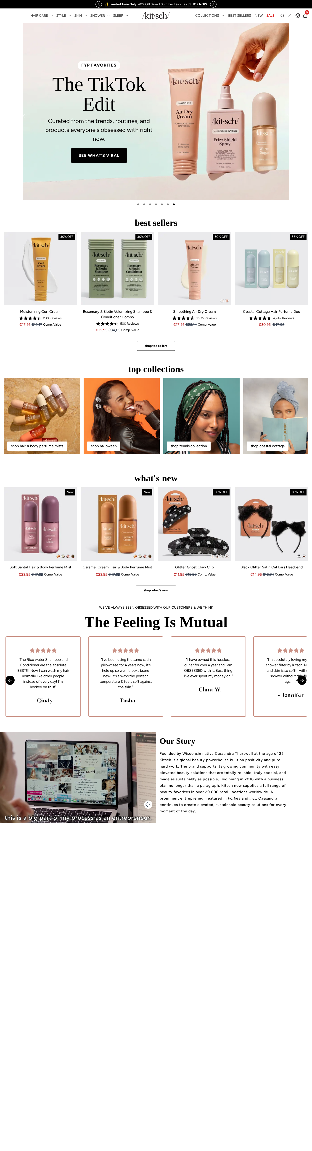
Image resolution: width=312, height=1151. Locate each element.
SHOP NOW (101, 134)
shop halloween (104, 446)
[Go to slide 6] (168, 204)
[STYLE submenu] (69, 15)
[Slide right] (213, 4)
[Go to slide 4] (156, 204)
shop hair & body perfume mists (37, 446)
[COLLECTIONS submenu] (222, 15)
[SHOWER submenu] (108, 15)
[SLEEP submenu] (127, 15)
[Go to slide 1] (138, 204)
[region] (156, 4)
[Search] (282, 16)
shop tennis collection (189, 446)
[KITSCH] (156, 15)
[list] (156, 111)
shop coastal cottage (268, 446)
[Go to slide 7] (174, 204)
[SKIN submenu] (85, 15)
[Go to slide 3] (150, 204)
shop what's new (156, 590)
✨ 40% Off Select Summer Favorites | (156, 4)
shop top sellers (156, 346)
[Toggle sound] (148, 804)
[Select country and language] (298, 15)
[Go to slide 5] (162, 204)
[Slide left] (98, 4)
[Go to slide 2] (144, 204)
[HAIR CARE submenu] (51, 15)
